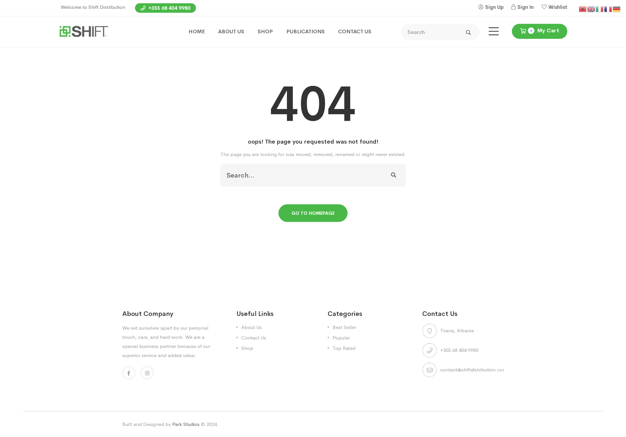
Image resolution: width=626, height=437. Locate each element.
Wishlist (557, 7)
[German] (617, 8)
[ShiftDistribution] (84, 31)
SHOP (265, 31)
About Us (251, 327)
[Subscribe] (393, 175)
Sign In (525, 7)
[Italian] (600, 8)
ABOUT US (231, 31)
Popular (341, 338)
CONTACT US (354, 31)
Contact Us (253, 338)
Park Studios (186, 424)
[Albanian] (583, 8)
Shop (247, 348)
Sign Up (494, 7)
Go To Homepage (313, 213)
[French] (608, 8)
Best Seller (344, 327)
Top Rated (344, 348)
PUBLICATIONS (305, 31)
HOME (196, 31)
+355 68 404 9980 (168, 8)
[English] (591, 8)
